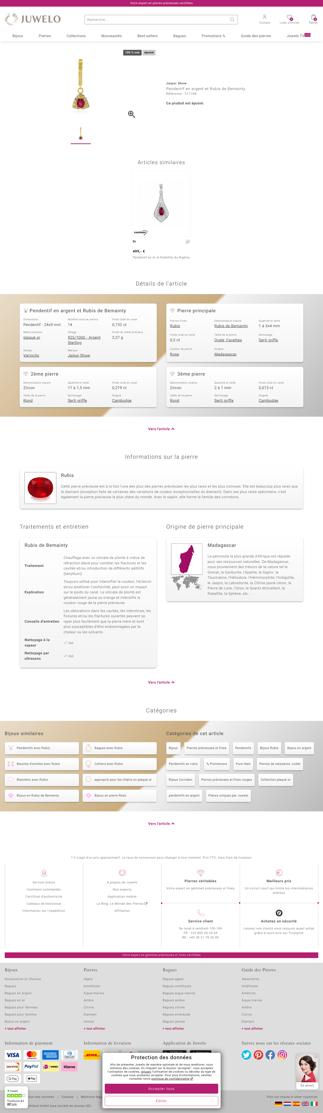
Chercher (233, 19)
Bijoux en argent (299, 748)
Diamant (90, 1014)
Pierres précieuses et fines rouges (226, 780)
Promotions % (213, 36)
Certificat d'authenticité (44, 897)
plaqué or (31, 337)
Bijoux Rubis (269, 748)
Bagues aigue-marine (179, 993)
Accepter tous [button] (161, 1089)
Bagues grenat (174, 1021)
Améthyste (250, 986)
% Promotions (216, 764)
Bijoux (18, 36)
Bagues (179, 36)
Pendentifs (243, 748)
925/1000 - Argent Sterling (84, 340)
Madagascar (225, 354)
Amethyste (92, 986)
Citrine (89, 1007)
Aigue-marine (94, 993)
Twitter (246, 1055)
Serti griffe (268, 340)
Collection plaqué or (276, 780)
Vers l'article (159, 429)
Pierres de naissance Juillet (280, 764)
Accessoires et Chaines (23, 979)
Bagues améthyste (177, 986)
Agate (88, 979)
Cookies (67, 1097)
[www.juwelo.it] (314, 1104)
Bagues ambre (174, 1000)
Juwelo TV (298, 36)
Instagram (282, 1055)
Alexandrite (250, 979)
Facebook (270, 1055)
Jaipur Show (79, 355)
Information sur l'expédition (43, 911)
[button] (264, 20)
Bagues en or (15, 1000)
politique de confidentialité (170, 1079)
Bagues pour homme (21, 1014)
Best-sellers (147, 36)
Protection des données (36, 1097)
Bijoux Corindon (180, 780)
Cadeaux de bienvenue (43, 904)
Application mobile (122, 897)
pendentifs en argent (184, 795)
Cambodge (121, 400)
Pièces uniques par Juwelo (229, 795)
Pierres (45, 36)
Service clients (44, 882)
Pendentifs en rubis (183, 764)
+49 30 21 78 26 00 (204, 937)
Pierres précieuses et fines (207, 748)
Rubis (175, 326)
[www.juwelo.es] (296, 1104)
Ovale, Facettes (228, 340)
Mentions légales (94, 1097)
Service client (200, 921)
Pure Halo (243, 764)
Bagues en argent (18, 993)
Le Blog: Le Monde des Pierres (120, 904)
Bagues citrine (174, 1007)
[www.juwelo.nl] (287, 1104)
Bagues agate (173, 979)
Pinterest (258, 1055)
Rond (28, 400)
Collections (76, 36)
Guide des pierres (256, 36)
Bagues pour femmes (21, 1007)
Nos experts (122, 889)
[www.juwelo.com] (305, 1104)
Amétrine (249, 993)
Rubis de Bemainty (231, 326)
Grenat (89, 1021)
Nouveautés (111, 36)
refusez (146, 1072)
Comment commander (44, 889)
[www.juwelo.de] (278, 1104)
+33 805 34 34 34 (204, 933)
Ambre (89, 1000)
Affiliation (122, 911)
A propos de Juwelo (122, 882)
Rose (174, 354)
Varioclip (31, 355)
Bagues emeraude (176, 1014)
